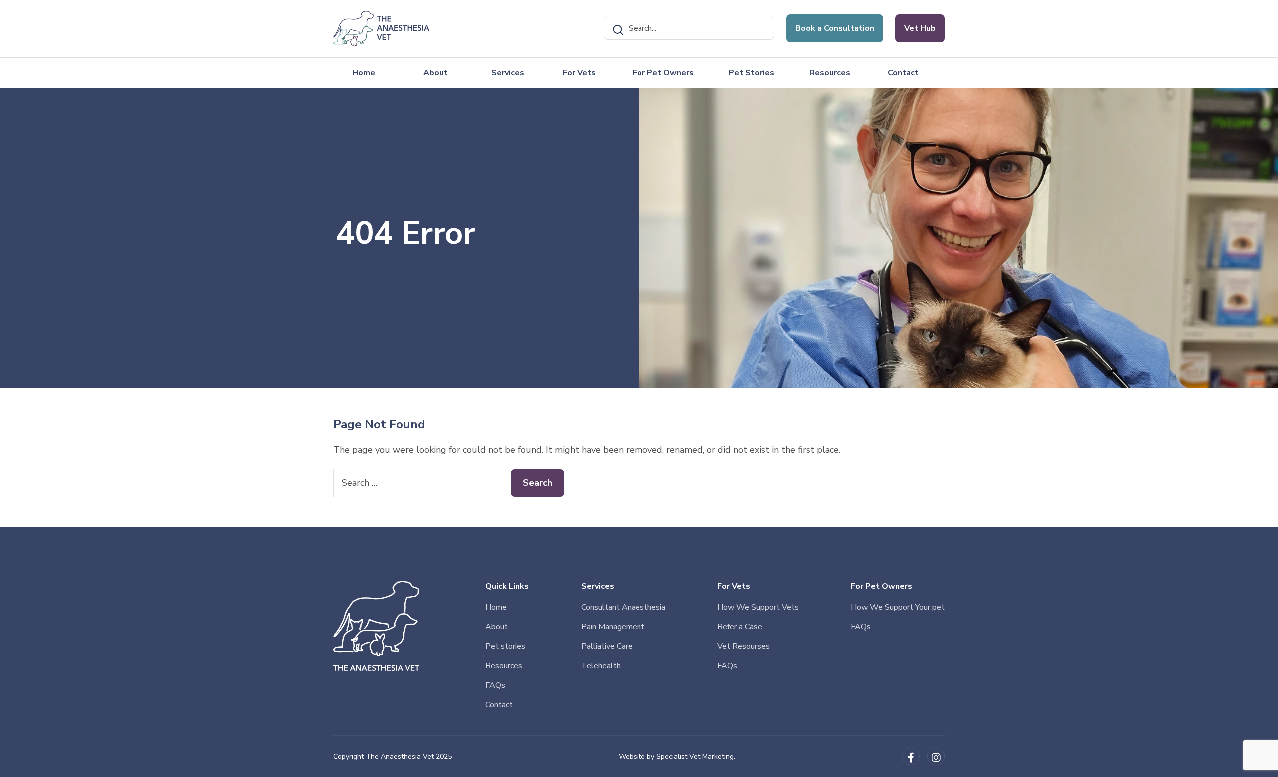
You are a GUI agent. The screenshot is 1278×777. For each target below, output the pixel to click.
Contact (903, 72)
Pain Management (612, 626)
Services (507, 72)
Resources (829, 72)
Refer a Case (739, 626)
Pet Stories (751, 72)
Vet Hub (920, 28)
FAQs (495, 685)
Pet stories (505, 646)
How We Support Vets (758, 607)
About (435, 72)
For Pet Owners (663, 72)
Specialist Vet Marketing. (695, 756)
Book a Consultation (834, 28)
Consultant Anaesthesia (623, 607)
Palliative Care (607, 646)
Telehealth (601, 665)
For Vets (579, 72)
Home (363, 72)
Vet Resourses (743, 646)
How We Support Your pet (898, 607)
